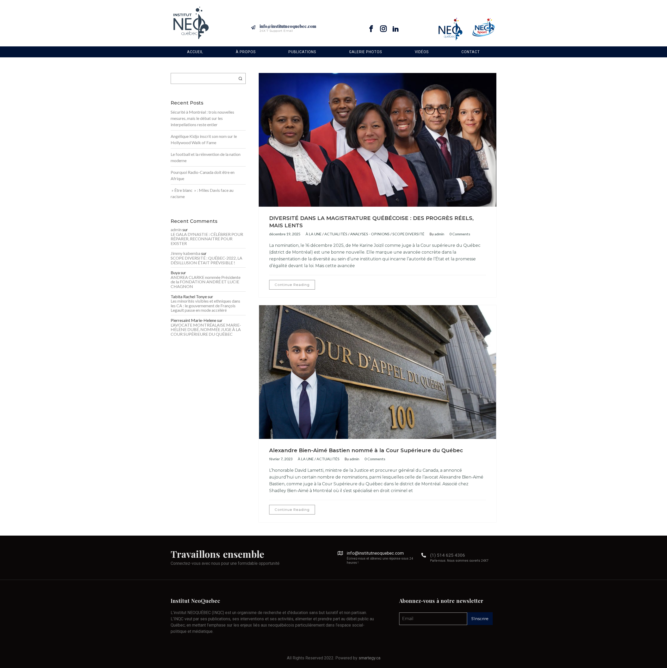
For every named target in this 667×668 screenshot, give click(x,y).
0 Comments (459, 234)
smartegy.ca (369, 657)
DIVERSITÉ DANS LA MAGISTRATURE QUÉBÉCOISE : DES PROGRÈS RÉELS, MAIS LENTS (371, 222)
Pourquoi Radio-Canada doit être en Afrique (202, 175)
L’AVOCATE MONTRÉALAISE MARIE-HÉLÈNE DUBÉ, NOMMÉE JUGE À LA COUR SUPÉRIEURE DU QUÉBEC (206, 329)
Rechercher (240, 78)
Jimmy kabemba (185, 253)
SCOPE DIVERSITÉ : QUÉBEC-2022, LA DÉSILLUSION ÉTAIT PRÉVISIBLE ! (206, 260)
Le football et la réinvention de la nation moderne (205, 157)
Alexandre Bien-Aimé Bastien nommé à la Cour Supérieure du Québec (366, 450)
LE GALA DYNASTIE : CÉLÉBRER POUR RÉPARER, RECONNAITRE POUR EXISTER (207, 239)
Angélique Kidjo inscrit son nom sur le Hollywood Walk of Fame (204, 139)
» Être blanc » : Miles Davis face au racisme (202, 193)
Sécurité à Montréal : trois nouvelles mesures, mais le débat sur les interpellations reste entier (202, 118)
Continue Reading (292, 285)
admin (439, 234)
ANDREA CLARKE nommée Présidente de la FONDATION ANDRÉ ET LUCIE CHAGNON (205, 282)
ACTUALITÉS (335, 234)
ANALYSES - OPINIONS (370, 234)
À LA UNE (314, 234)
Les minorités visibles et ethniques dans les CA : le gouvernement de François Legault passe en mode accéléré (205, 305)
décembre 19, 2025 (284, 234)
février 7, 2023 (281, 459)
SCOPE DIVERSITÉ (408, 234)
